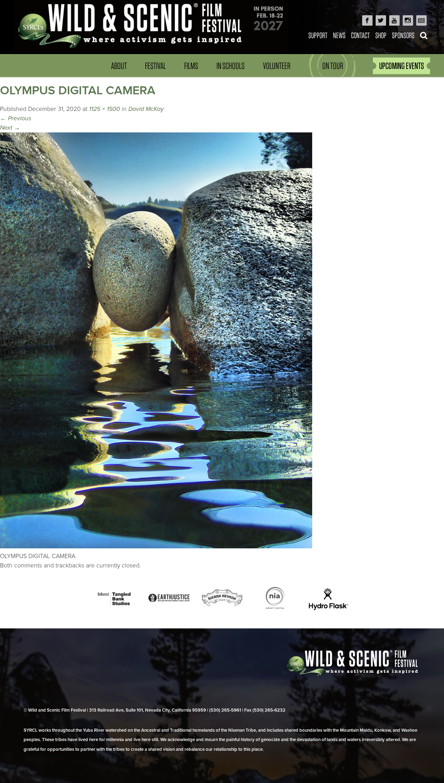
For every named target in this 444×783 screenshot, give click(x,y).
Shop (380, 35)
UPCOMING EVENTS (401, 65)
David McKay (146, 109)
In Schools (230, 65)
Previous (15, 118)
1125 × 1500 (104, 109)
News (339, 35)
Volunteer (276, 65)
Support (317, 35)
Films (191, 65)
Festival (155, 65)
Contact (360, 35)
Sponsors (403, 35)
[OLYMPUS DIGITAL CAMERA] (156, 546)
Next (10, 127)
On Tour (332, 65)
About (119, 65)
